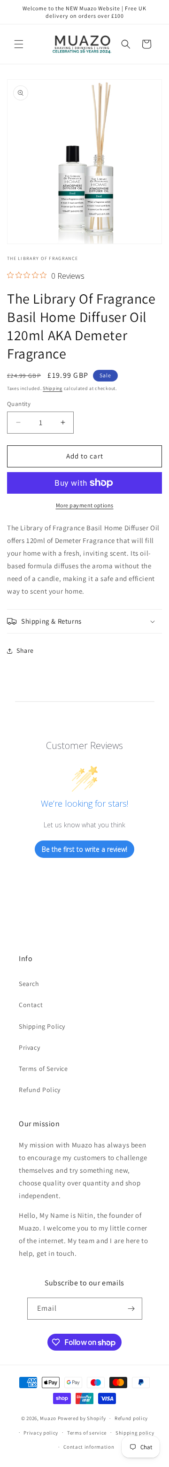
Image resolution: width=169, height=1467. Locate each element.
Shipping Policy (42, 1026)
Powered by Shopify (82, 1418)
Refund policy (131, 1418)
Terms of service (87, 1432)
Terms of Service (43, 1068)
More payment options (85, 505)
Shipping (52, 388)
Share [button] (25, 650)
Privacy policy (40, 1432)
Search (29, 983)
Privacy (29, 1047)
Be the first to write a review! (84, 849)
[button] (18, 44)
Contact (31, 1005)
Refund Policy (40, 1089)
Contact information (88, 1447)
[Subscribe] (131, 1309)
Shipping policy (134, 1432)
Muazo (48, 1418)
